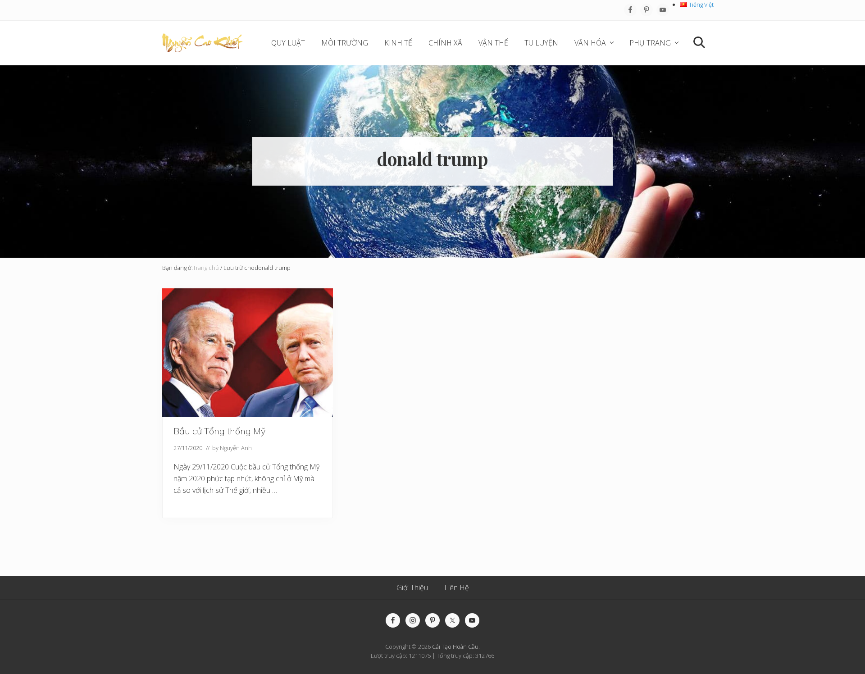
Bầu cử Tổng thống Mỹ (219, 431)
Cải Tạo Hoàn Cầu (455, 646)
